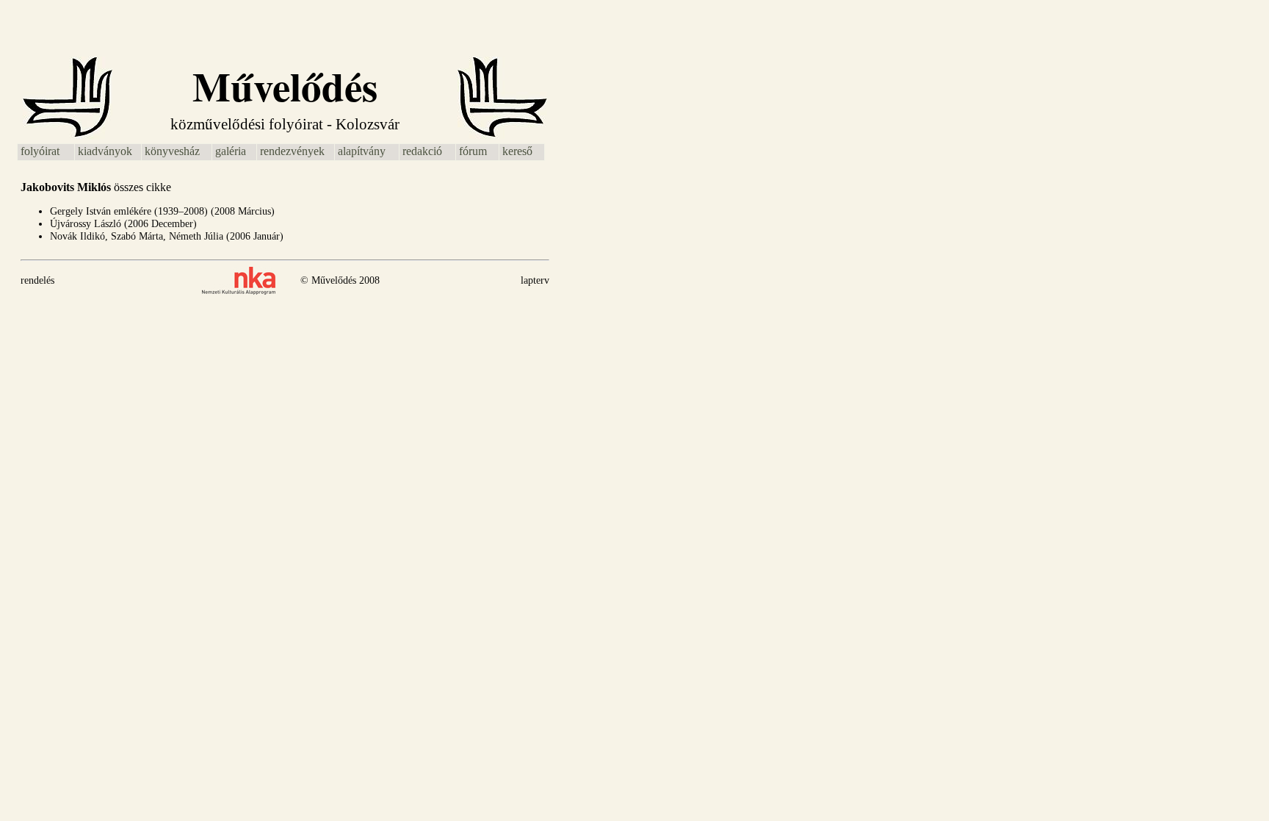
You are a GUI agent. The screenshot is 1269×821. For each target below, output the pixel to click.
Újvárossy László (85, 223)
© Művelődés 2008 (340, 280)
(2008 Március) (243, 211)
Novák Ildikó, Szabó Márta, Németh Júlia (136, 236)
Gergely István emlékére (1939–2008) (129, 211)
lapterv (535, 280)
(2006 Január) (254, 236)
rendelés (37, 280)
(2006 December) (160, 223)
